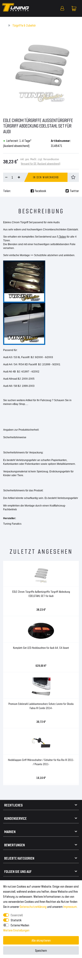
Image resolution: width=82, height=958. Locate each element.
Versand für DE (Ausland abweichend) (40, 163)
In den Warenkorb (46, 177)
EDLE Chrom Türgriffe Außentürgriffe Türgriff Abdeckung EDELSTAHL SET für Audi (41, 594)
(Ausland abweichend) (16, 146)
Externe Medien (20, 925)
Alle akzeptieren (41, 940)
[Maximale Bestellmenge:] (19, 177)
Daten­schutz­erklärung (33, 906)
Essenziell (17, 915)
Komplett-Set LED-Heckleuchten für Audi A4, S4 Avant (41, 647)
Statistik (16, 920)
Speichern (41, 950)
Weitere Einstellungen (16, 930)
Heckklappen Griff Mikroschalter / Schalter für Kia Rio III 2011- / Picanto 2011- (41, 762)
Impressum (70, 906)
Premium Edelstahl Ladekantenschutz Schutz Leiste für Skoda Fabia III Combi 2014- (41, 706)
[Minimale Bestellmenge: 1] (6, 177)
